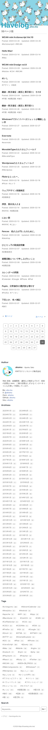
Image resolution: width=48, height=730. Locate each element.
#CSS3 (8, 625)
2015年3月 (9, 494)
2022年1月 (9, 429)
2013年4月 (9, 531)
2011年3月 (27, 577)
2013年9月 (9, 524)
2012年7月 (26, 546)
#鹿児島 (19, 697)
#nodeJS (9, 652)
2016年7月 (26, 467)
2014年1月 (26, 516)
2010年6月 (9, 595)
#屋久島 (39, 690)
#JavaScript (10, 644)
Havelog (19, 25)
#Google (35, 629)
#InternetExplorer (26, 637)
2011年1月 (26, 580)
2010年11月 (27, 584)
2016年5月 (26, 471)
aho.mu (9, 390)
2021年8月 (26, 429)
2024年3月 (9, 418)
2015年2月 (26, 494)
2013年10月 (27, 520)
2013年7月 (9, 527)
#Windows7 (33, 667)
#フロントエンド (34, 682)
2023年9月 (9, 426)
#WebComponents (13, 667)
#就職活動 (23, 690)
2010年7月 (27, 592)
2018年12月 (26, 441)
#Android (25, 610)
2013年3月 (26, 531)
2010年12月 (10, 584)
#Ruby (21, 659)
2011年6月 (10, 573)
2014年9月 (9, 505)
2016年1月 (9, 478)
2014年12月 (26, 497)
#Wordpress (10, 671)
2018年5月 (26, 444)
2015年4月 (26, 490)
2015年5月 (9, 490)
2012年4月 (9, 554)
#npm (23, 652)
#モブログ (27, 686)
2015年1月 (9, 497)
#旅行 (8, 693)
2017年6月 (26, 456)
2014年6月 (26, 509)
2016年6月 (9, 471)
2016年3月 (9, 475)
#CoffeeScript (11, 622)
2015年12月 (26, 478)
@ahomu (8, 392)
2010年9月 (28, 588)
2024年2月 (26, 418)
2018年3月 (26, 448)
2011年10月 (10, 565)
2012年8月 (9, 546)
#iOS (7, 640)
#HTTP (8, 637)
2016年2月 (26, 475)
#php (36, 652)
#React (8, 659)
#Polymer (26, 656)
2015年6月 (26, 486)
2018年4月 (9, 448)
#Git (21, 629)
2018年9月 (9, 444)
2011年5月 (27, 573)
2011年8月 (9, 569)
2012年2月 (10, 558)
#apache (9, 614)
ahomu (11, 395)
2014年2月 (9, 516)
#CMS (40, 618)
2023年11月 (26, 422)
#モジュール (10, 686)
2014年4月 (26, 512)
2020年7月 (9, 437)
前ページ (8, 316)
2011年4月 (10, 577)
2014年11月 (10, 501)
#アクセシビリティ (13, 678)
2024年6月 (26, 414)
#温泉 (20, 693)
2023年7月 (26, 426)
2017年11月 (26, 452)
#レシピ (8, 690)
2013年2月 (9, 535)
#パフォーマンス (12, 682)
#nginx (36, 648)
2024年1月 (9, 422)
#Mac (8, 648)
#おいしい (27, 671)
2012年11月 (28, 539)
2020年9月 (26, 433)
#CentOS (26, 618)
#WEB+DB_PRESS (28, 663)
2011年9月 (27, 565)
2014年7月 (9, 509)
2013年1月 (26, 535)
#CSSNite (22, 625)
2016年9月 (27, 463)
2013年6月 (26, 527)
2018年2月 (9, 452)
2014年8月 (26, 505)
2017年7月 (9, 456)
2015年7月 (9, 486)
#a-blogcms (10, 607)
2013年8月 (26, 524)
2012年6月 (9, 550)
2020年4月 (26, 437)
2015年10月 (10, 482)
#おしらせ (9, 675)
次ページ (39, 317)
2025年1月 (9, 411)
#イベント (33, 678)
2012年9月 (27, 543)
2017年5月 (9, 460)
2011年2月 (10, 580)
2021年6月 (9, 433)
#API (22, 614)
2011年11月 (27, 561)
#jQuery (28, 644)
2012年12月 (10, 539)
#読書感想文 (36, 693)
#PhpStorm (10, 656)
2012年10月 (10, 543)
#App (35, 614)
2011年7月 (26, 569)
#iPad (19, 640)
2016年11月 (10, 463)
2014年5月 (9, 512)
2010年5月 (26, 595)
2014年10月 (27, 501)
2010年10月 (10, 588)
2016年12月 (26, 460)
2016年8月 (9, 467)
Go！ (44, 709)
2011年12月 (10, 561)
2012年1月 (26, 558)
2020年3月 (9, 441)
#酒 (6, 697)
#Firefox (8, 629)
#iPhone (34, 640)
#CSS (27, 622)
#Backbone (10, 618)
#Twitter (36, 659)
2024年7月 (9, 414)
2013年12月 (10, 520)
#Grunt (8, 633)
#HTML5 (36, 633)
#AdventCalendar (31, 607)
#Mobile (22, 648)
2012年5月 (26, 550)
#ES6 (36, 625)
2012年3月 (26, 554)
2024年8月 (26, 411)
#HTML (21, 633)
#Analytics (9, 610)
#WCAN (9, 663)
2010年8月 (10, 592)
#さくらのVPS (27, 675)
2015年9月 (27, 482)
